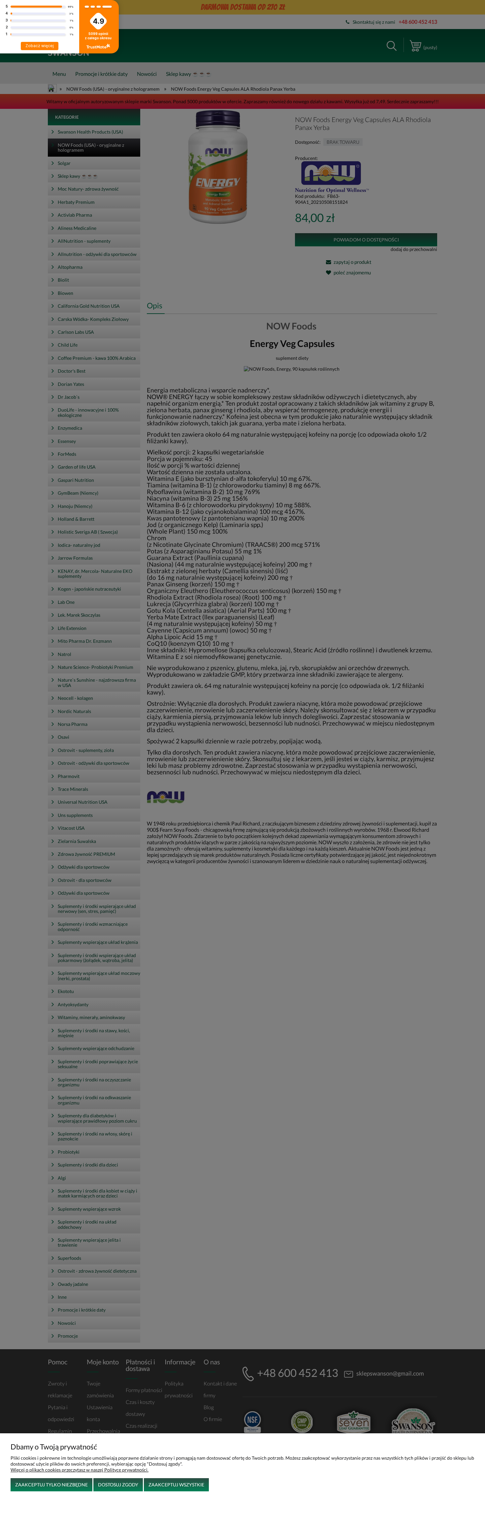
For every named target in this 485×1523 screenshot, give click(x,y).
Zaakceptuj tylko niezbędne (51, 1484)
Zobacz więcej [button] (39, 45)
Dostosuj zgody (118, 1484)
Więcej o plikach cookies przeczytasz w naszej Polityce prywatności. (79, 1470)
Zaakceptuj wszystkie (176, 1484)
